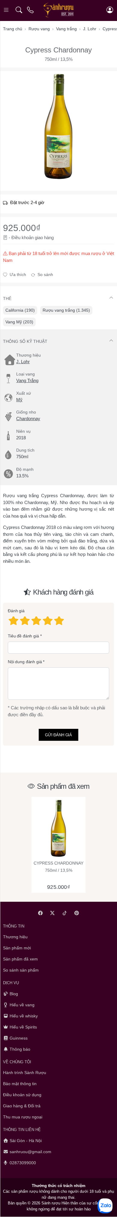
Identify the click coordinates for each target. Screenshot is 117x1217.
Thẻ (7, 298)
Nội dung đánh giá (25, 661)
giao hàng (44, 237)
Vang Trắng (27, 380)
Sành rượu (50, 1203)
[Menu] (6, 10)
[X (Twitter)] (52, 913)
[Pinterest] (77, 913)
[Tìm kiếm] (18, 10)
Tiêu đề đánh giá (23, 636)
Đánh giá (16, 610)
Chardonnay (28, 418)
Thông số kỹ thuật (25, 341)
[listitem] (58, 126)
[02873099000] (30, 10)
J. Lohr (23, 361)
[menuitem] (20, 310)
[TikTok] (64, 913)
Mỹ (19, 399)
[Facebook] (40, 913)
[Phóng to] (58, 126)
